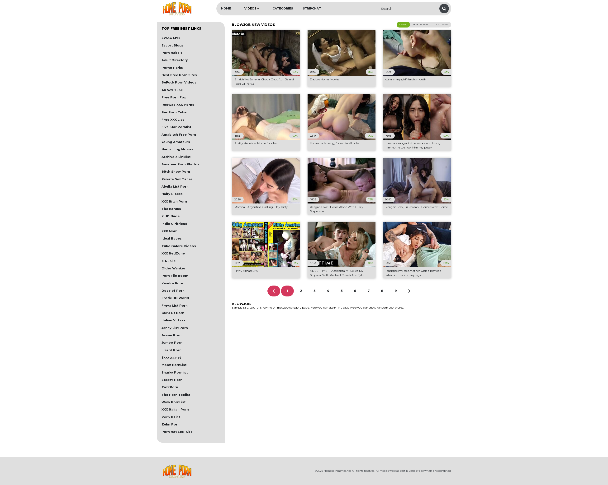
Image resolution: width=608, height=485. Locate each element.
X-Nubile (169, 261)
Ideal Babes (172, 238)
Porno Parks (172, 67)
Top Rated (442, 24)
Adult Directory (175, 60)
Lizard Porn (171, 350)
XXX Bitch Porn (174, 201)
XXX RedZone (173, 253)
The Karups (171, 209)
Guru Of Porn (173, 313)
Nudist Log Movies (177, 149)
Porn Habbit (172, 53)
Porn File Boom (175, 275)
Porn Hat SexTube (177, 432)
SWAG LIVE (171, 38)
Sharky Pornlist (175, 372)
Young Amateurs (176, 142)
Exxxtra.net (171, 357)
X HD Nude (171, 216)
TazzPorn (170, 387)
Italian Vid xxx (173, 320)
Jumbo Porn (172, 342)
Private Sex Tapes (177, 179)
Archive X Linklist (176, 157)
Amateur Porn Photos (180, 164)
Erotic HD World (175, 298)
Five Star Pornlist (176, 127)
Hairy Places (172, 194)
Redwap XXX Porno (178, 104)
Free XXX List (173, 119)
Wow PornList (173, 402)
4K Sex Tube (172, 90)
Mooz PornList (174, 365)
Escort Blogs (173, 45)
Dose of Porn (173, 290)
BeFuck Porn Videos (179, 82)
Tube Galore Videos (179, 246)
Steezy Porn (172, 380)
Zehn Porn (171, 424)
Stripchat (312, 8)
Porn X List (171, 417)
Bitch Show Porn (176, 171)
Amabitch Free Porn (179, 134)
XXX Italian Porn (175, 409)
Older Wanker (173, 268)
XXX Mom (169, 231)
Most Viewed (421, 24)
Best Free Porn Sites (179, 75)
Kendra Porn (172, 283)
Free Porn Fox (174, 97)
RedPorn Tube (174, 112)
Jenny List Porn (175, 328)
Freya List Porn (175, 305)
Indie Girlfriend (174, 224)
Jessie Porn (171, 335)
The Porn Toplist (176, 395)
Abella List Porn (175, 186)
